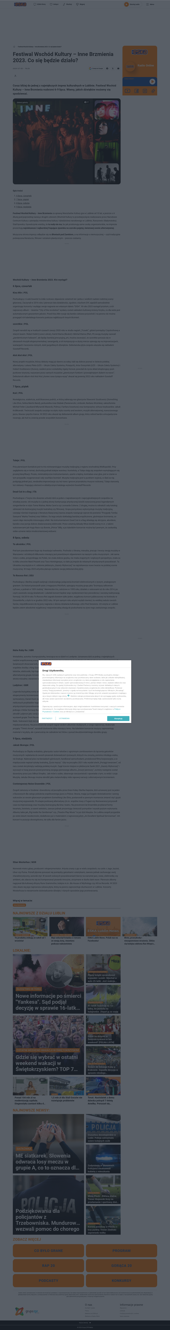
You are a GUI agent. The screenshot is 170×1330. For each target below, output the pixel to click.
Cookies (56, 712)
